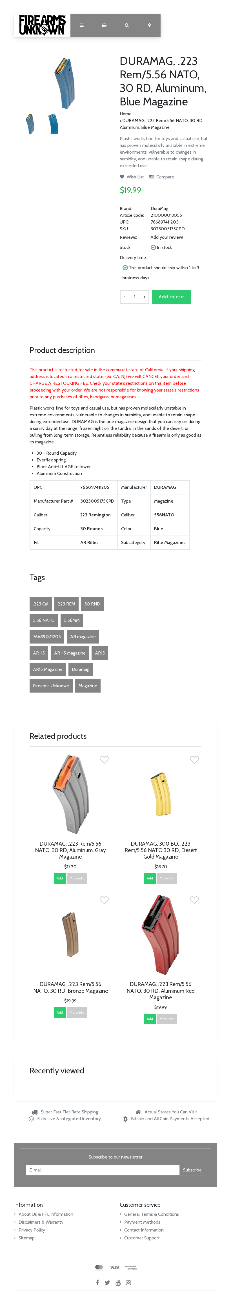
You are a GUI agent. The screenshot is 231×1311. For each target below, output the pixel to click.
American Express (131, 1267)
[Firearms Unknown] (42, 25)
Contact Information (144, 1230)
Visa (114, 1267)
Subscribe (192, 1170)
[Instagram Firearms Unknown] (130, 1282)
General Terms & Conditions (151, 1214)
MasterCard (99, 1267)
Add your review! (166, 237)
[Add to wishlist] (104, 761)
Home (126, 113)
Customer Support (142, 1238)
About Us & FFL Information (46, 1214)
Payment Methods (142, 1222)
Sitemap (27, 1238)
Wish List (135, 177)
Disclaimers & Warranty (41, 1222)
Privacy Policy (32, 1230)
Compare (164, 177)
